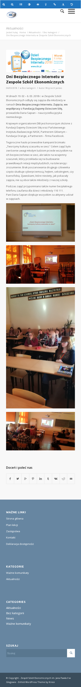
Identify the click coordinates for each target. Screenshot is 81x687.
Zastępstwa (13, 531)
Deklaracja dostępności (20, 544)
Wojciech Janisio (53, 88)
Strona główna (14, 518)
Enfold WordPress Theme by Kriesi (36, 682)
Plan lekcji (12, 525)
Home (22, 32)
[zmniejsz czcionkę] (13, 4)
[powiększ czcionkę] (4, 4)
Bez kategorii (50, 32)
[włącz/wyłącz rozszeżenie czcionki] (64, 4)
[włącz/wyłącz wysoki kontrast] (30, 4)
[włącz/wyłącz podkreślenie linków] (55, 4)
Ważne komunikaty (17, 573)
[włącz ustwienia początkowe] (72, 4)
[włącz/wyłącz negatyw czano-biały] (38, 4)
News (10, 618)
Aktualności (14, 28)
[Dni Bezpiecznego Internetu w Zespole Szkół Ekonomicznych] (35, 61)
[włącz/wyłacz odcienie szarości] (21, 4)
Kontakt (10, 537)
